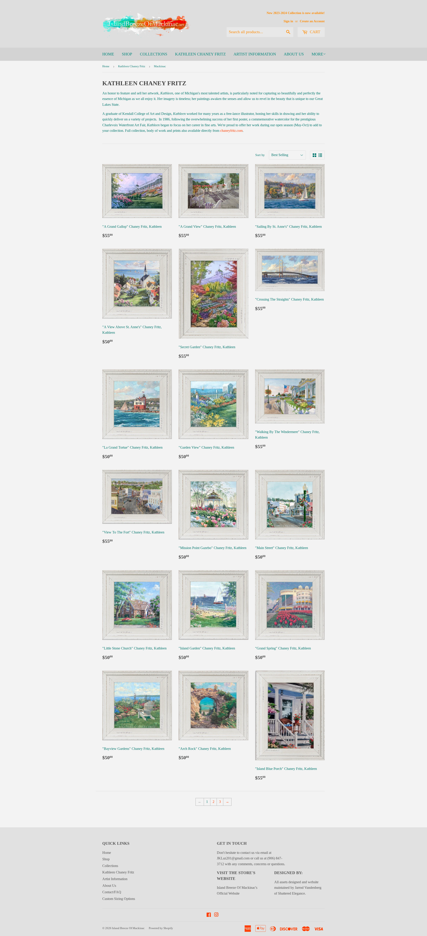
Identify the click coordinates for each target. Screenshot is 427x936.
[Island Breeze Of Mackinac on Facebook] (208, 915)
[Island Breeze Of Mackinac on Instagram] (216, 915)
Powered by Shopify (161, 928)
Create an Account (312, 21)
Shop (127, 54)
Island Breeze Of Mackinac (128, 928)
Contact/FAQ (111, 892)
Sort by (260, 155)
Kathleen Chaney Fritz (200, 54)
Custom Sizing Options (118, 899)
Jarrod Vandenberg (308, 887)
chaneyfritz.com (231, 130)
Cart (314, 32)
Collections (153, 54)
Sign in (288, 21)
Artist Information (255, 54)
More (317, 54)
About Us (294, 54)
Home (108, 54)
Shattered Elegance (291, 893)
